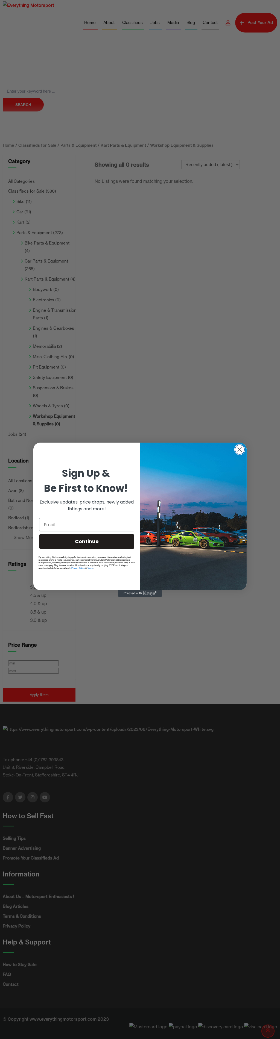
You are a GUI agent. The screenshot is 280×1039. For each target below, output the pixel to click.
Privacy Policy (78, 568)
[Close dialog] (239, 449)
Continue (87, 541)
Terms (90, 568)
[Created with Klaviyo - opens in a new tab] (140, 593)
